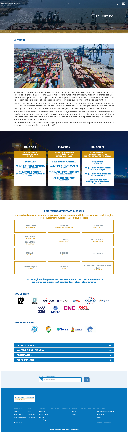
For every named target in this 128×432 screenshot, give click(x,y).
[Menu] (125, 5)
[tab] (64, 345)
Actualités (77, 4)
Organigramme (43, 414)
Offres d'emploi (43, 420)
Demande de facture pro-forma (105, 411)
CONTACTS (91, 409)
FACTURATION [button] (24, 355)
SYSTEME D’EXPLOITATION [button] (31, 350)
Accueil (3, 32)
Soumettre (87, 379)
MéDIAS (74, 409)
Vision (29, 411)
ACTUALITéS (82, 409)
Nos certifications (32, 417)
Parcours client (100, 420)
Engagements (61, 4)
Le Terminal (26, 4)
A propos (16, 411)
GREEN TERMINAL (55, 409)
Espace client (95, 4)
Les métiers (42, 417)
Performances (18, 422)
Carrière (40, 4)
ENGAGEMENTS (66, 409)
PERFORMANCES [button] (25, 359)
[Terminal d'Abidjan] (11, 4)
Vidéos (74, 414)
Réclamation (100, 414)
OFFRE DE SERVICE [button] (26, 345)
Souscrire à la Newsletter (47, 376)
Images (74, 411)
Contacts (86, 4)
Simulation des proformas (104, 422)
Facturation (17, 420)
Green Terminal (51, 4)
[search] (118, 3)
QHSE (33, 4)
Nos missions (31, 414)
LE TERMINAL (18, 409)
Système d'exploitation (20, 417)
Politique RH (42, 411)
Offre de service (18, 414)
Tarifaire (99, 417)
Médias (69, 4)
